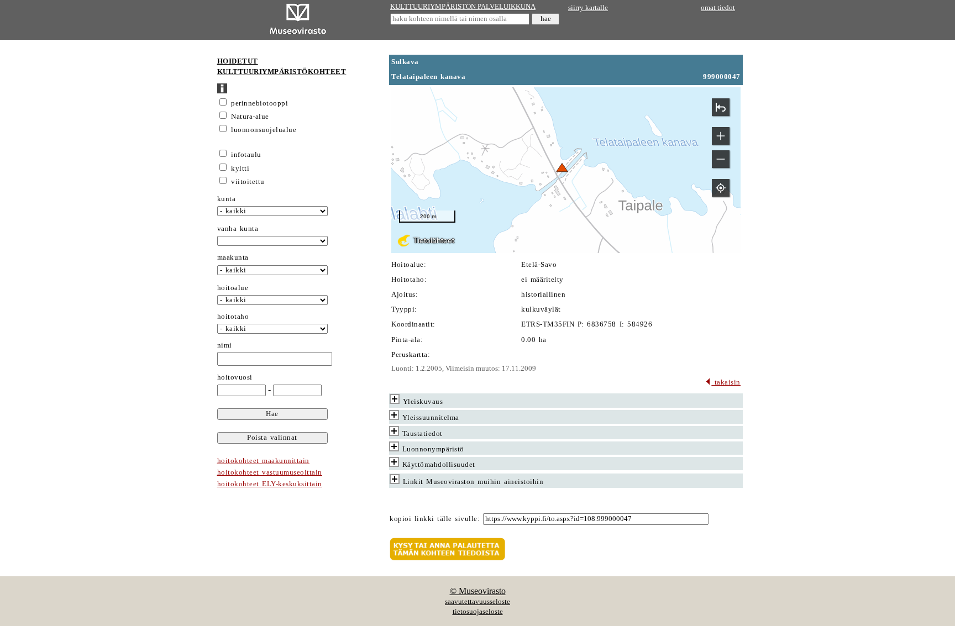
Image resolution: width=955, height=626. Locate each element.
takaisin (726, 382)
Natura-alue (250, 116)
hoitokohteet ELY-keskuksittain (269, 484)
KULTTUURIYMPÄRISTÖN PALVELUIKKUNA (463, 6)
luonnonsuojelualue (263, 130)
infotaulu (246, 155)
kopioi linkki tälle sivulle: (435, 519)
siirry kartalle (588, 8)
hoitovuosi (235, 377)
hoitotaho (233, 316)
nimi (224, 345)
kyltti (240, 168)
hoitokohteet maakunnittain (263, 461)
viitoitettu (248, 182)
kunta (226, 199)
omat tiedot (718, 8)
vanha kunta (238, 229)
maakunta (233, 257)
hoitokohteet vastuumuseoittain (269, 472)
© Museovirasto (478, 591)
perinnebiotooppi (259, 103)
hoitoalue (233, 288)
